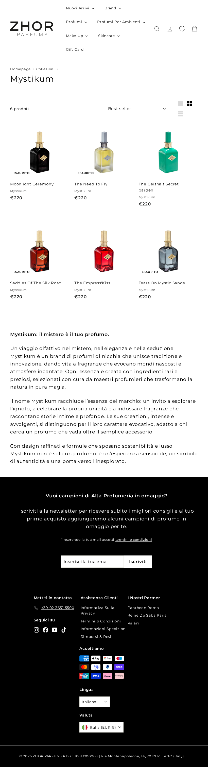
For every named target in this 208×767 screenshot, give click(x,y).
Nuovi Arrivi (78, 8)
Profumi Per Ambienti (119, 22)
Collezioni (45, 69)
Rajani (134, 623)
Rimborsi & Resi (96, 636)
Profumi (74, 22)
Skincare (107, 35)
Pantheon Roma (143, 607)
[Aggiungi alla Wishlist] (67, 137)
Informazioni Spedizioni (104, 628)
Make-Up (75, 35)
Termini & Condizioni (101, 621)
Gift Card (75, 49)
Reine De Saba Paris (147, 615)
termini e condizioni (133, 540)
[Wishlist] (182, 29)
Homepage (20, 69)
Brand (111, 8)
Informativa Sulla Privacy (97, 610)
